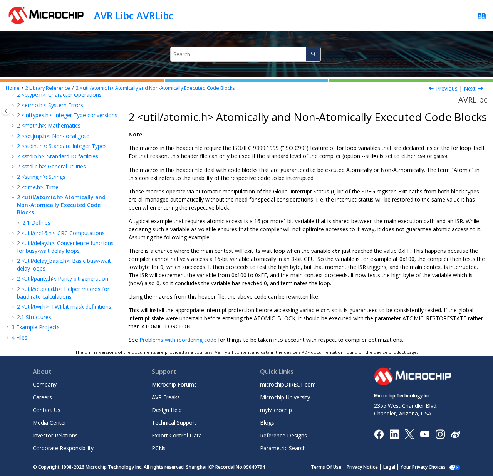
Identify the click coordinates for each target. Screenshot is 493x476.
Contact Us (46, 410)
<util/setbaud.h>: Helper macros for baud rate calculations (63, 292)
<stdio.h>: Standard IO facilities (57, 156)
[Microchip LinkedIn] (394, 433)
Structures (34, 317)
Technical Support (174, 422)
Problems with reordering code (177, 339)
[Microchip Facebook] (379, 433)
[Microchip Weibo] (455, 434)
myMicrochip (276, 410)
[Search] (313, 54)
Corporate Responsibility (63, 448)
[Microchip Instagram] (440, 433)
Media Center (49, 422)
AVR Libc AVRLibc (133, 15)
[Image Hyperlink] (424, 434)
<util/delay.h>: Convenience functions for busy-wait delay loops (65, 246)
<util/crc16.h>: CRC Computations (61, 233)
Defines (36, 222)
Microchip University (285, 397)
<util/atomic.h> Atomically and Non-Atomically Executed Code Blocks (155, 88)
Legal (389, 467)
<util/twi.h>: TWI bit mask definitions (64, 306)
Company (45, 384)
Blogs (267, 422)
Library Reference (47, 88)
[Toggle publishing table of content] (6, 111)
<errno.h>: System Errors (50, 105)
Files (19, 337)
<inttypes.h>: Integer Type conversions (67, 115)
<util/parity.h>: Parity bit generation (62, 278)
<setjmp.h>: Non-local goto (53, 136)
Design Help (167, 410)
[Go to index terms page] (479, 17)
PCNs (159, 448)
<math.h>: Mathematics (48, 125)
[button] (14, 105)
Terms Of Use (326, 467)
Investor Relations (55, 435)
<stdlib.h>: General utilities (51, 166)
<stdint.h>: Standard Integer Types (62, 146)
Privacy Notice (362, 467)
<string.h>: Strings (41, 176)
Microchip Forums (174, 384)
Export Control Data (177, 435)
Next (470, 88)
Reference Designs (283, 435)
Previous (447, 88)
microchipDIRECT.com (288, 384)
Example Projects (36, 327)
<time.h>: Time (38, 187)
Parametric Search (283, 448)
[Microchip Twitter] (409, 433)
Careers (42, 397)
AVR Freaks (166, 397)
